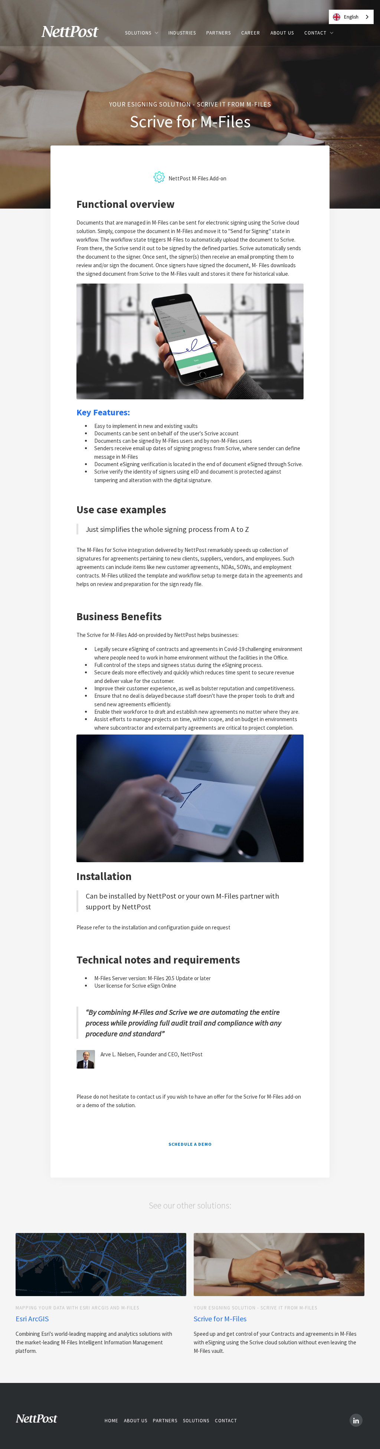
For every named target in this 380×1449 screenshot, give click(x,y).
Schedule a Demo (190, 1144)
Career (250, 33)
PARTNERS (218, 33)
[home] (75, 33)
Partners (165, 1420)
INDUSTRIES (182, 33)
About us (135, 1420)
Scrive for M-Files (220, 1319)
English (351, 17)
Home (111, 1420)
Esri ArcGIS (32, 1319)
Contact (226, 1420)
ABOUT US (282, 33)
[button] (141, 33)
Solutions (196, 1420)
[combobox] (351, 17)
